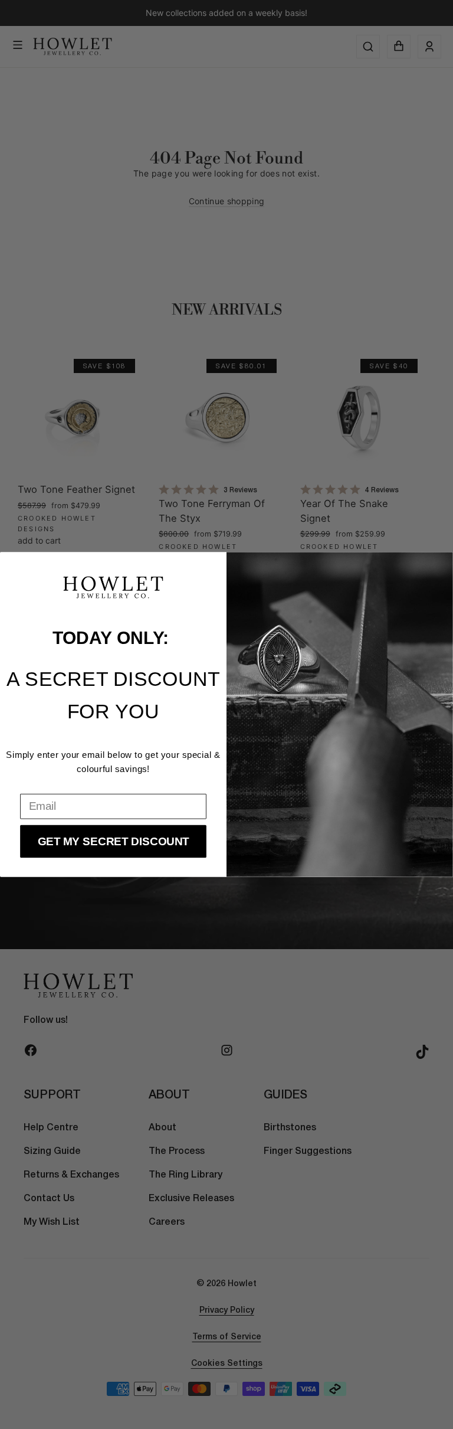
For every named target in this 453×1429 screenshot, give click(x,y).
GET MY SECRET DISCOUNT (113, 841)
